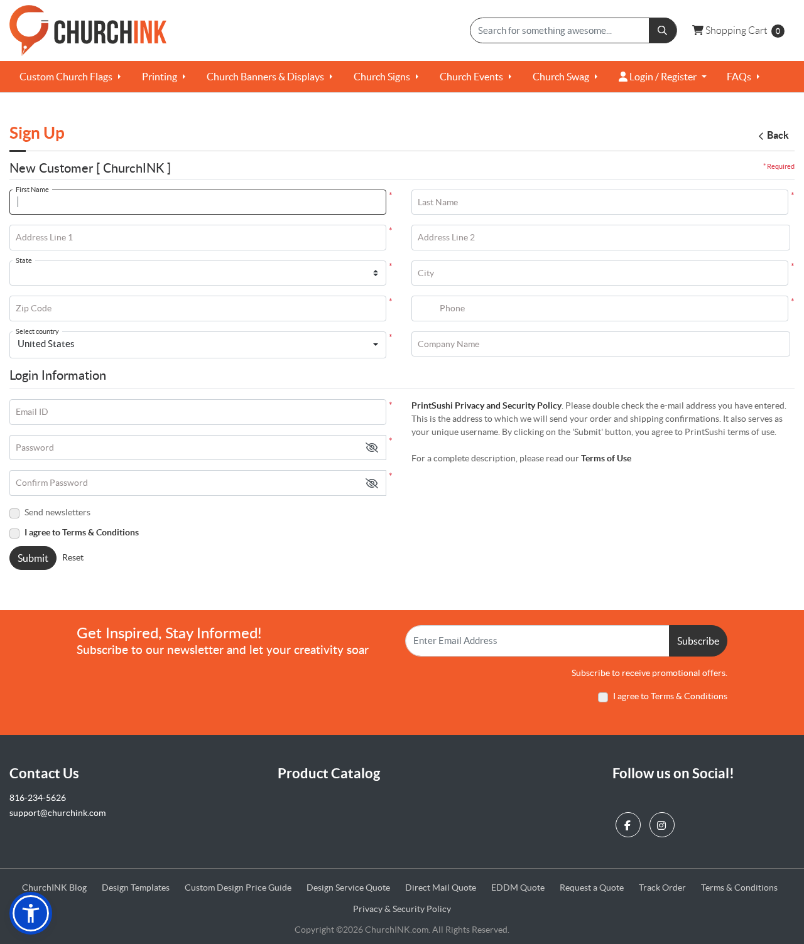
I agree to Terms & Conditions (81, 532)
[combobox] (197, 345)
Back (778, 135)
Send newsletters (57, 512)
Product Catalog (329, 773)
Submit (33, 558)
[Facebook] (630, 822)
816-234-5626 (37, 798)
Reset (73, 557)
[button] (371, 448)
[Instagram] (663, 822)
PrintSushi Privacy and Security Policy (486, 405)
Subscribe (698, 640)
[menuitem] (70, 76)
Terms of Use (606, 458)
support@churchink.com (57, 813)
